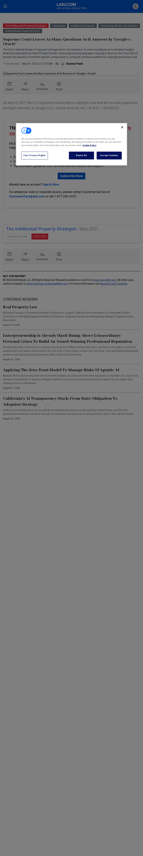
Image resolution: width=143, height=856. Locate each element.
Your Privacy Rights (34, 155)
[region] (71, 144)
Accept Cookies (109, 155)
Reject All (81, 155)
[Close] (122, 127)
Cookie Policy (89, 145)
